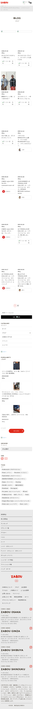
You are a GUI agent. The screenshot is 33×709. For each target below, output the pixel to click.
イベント (5, 341)
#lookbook (5, 488)
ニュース (5, 345)
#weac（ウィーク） (7, 482)
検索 (14, 317)
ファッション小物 (6, 564)
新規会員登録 (18, 597)
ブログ (4, 333)
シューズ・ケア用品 (7, 560)
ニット (3, 541)
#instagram (14, 488)
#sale (27, 494)
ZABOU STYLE (7, 337)
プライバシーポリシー (9, 600)
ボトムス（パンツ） (7, 555)
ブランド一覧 (5, 528)
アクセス (5, 590)
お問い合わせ (6, 593)
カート (27, 597)
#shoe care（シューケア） (10, 504)
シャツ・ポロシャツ (7, 546)
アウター (3, 532)
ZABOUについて (7, 587)
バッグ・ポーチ (5, 569)
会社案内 (24, 587)
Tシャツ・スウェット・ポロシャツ (11, 551)
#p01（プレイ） (18, 494)
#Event (25, 491)
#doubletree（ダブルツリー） (10, 497)
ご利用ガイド (14, 590)
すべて (4, 328)
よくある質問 (25, 590)
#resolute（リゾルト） (21, 472)
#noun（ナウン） (7, 472)
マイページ (16, 593)
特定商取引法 (22, 600)
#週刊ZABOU (19, 485)
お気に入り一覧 (7, 597)
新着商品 (3, 514)
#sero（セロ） (24, 504)
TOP (2, 6)
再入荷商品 (4, 519)
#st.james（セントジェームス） (11, 491)
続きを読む (16, 431)
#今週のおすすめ (7, 494)
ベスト (3, 537)
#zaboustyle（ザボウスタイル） (11, 469)
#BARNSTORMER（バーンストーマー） (14, 479)
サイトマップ (6, 603)
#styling (18, 482)
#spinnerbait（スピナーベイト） (11, 475)
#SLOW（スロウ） (7, 485)
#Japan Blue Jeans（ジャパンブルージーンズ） (16, 501)
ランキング (4, 523)
